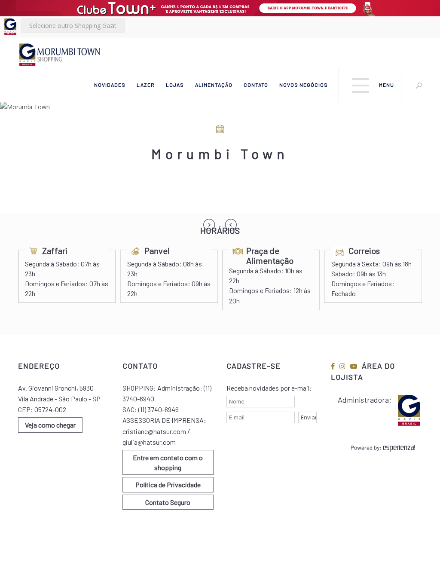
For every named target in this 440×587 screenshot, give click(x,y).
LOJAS (175, 85)
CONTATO (256, 85)
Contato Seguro (167, 502)
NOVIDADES (109, 85)
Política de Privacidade (168, 484)
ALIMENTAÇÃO (213, 85)
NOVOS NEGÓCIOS (303, 85)
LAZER (146, 85)
